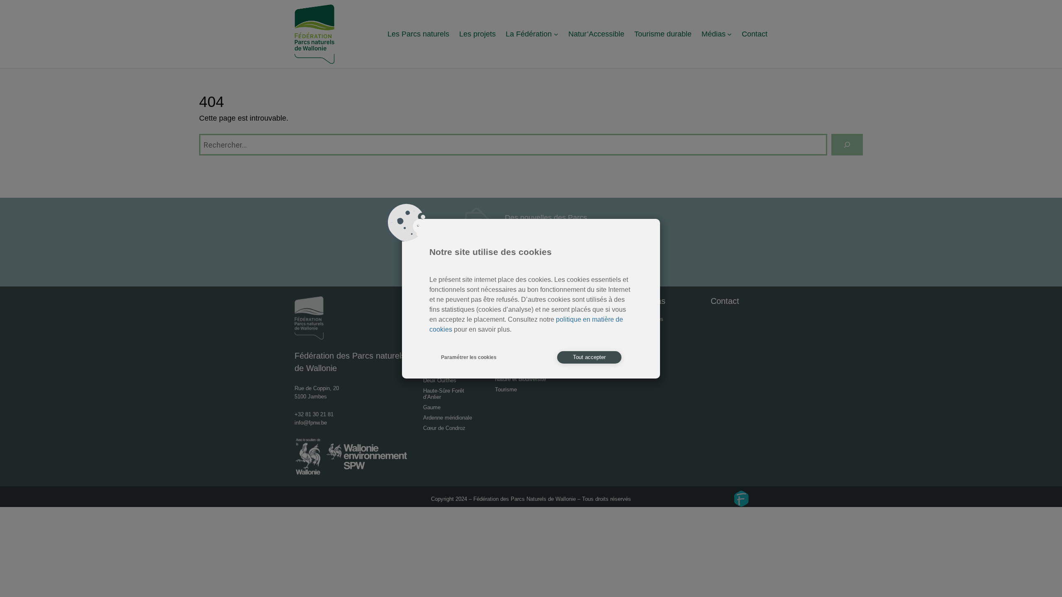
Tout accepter (589, 357)
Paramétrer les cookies (469, 357)
